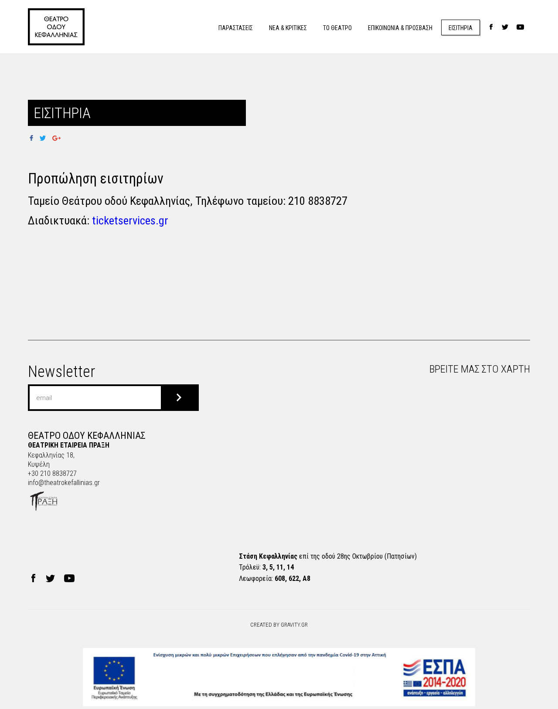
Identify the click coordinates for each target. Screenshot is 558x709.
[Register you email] (179, 397)
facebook (491, 27)
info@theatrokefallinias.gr (64, 482)
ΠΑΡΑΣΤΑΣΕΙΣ (235, 27)
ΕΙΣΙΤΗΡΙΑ (461, 27)
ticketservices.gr (130, 220)
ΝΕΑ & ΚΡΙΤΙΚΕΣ (288, 27)
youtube (520, 27)
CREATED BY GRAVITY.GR (279, 624)
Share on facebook (34, 138)
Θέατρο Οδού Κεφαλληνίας (56, 26)
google (56, 138)
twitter (505, 27)
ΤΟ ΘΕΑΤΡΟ (337, 27)
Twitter (42, 138)
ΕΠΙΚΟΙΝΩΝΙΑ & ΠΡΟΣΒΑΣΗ (400, 27)
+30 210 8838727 (52, 473)
